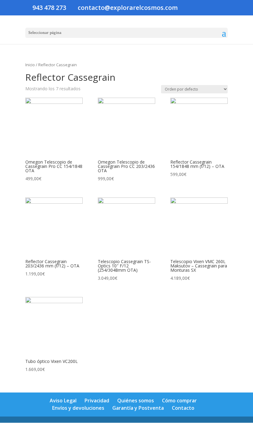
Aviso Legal (63, 400)
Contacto (183, 408)
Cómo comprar (179, 400)
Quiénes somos (135, 400)
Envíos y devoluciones (78, 408)
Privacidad (97, 400)
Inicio (30, 64)
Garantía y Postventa (138, 408)
